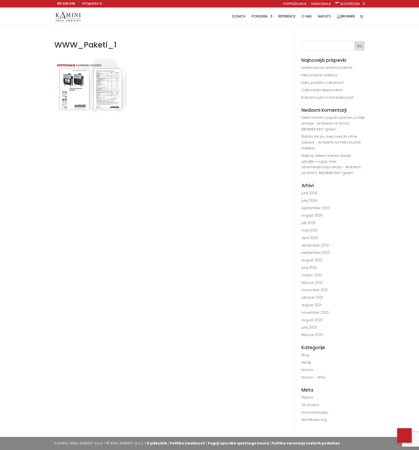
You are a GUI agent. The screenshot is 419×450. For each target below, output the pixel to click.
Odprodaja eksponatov (322, 90)
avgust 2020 (312, 320)
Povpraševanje (294, 4)
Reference (287, 17)
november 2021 (314, 290)
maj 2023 (309, 230)
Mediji (306, 362)
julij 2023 (308, 222)
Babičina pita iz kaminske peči (327, 97)
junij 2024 (309, 200)
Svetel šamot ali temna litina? (327, 67)
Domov (239, 17)
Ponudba (259, 17)
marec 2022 (311, 275)
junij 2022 (309, 267)
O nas (307, 17)
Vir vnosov (310, 404)
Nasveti (324, 17)
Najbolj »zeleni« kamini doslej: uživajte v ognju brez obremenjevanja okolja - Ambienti (331, 161)
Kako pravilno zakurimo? (322, 82)
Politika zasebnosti (187, 443)
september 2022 (315, 252)
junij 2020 (309, 327)
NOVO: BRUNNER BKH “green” (330, 172)
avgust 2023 (311, 215)
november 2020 (315, 312)
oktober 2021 (312, 297)
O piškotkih (156, 443)
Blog (305, 355)
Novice (307, 369)
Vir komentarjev (314, 412)
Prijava (307, 397)
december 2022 (315, 245)
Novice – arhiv (313, 377)
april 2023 (309, 237)
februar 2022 (312, 282)
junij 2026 (309, 193)
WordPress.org (314, 419)
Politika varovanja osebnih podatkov (306, 443)
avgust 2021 (311, 305)
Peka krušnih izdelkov (319, 75)
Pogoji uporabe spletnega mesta (238, 443)
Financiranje (321, 4)
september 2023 (315, 208)
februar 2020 (312, 334)
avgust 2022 (311, 260)
